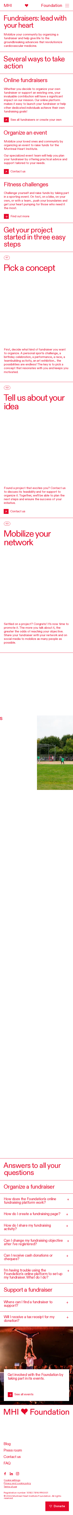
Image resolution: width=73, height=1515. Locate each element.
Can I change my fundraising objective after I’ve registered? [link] (36, 1242)
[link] (33, 6)
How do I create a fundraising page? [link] (36, 1214)
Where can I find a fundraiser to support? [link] (36, 1304)
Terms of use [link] (10, 1487)
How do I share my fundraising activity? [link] (36, 1227)
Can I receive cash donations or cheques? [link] (36, 1257)
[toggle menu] (65, 5)
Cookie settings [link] (12, 1480)
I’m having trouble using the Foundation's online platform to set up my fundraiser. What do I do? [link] (36, 1274)
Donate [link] (59, 1506)
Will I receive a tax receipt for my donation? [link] (36, 1319)
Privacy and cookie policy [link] (17, 1483)
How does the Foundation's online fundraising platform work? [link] (36, 1201)
